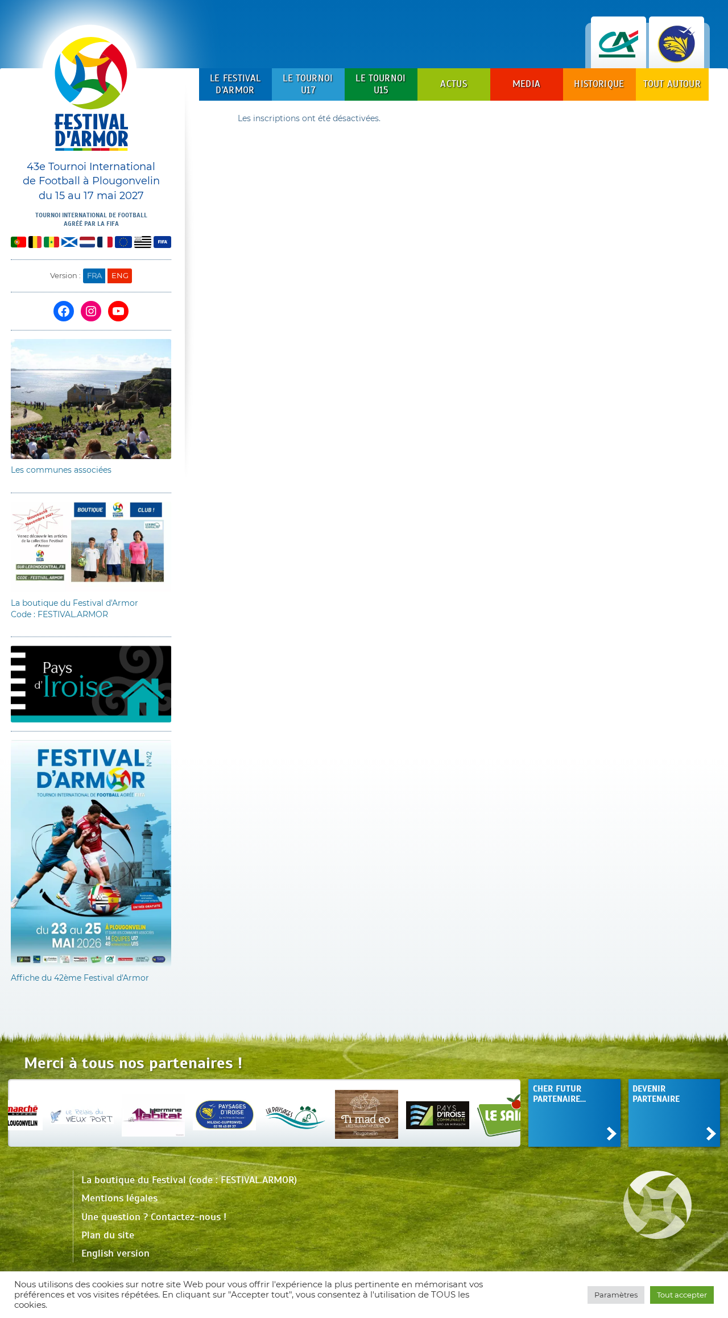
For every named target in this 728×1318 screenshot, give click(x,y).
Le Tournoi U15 (380, 84)
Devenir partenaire (656, 1093)
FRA (94, 275)
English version (115, 1253)
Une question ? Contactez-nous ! (153, 1216)
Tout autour (672, 84)
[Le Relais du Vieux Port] (42, 1113)
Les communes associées (61, 470)
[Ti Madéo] (327, 1113)
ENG (120, 275)
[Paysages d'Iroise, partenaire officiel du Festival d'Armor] (676, 56)
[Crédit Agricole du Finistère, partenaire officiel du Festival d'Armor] (618, 56)
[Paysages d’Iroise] (185, 1113)
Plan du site (107, 1235)
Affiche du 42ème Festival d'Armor (80, 978)
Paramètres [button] (616, 1294)
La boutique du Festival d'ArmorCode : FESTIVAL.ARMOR (74, 608)
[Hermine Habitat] (114, 1113)
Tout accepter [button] (682, 1294)
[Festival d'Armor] (91, 98)
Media (526, 84)
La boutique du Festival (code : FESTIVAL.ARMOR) (189, 1180)
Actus (453, 84)
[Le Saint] (469, 1113)
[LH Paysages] (256, 1113)
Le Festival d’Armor (235, 84)
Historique (599, 84)
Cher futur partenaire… (559, 1093)
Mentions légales (119, 1198)
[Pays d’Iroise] (398, 1113)
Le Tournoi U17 (308, 84)
